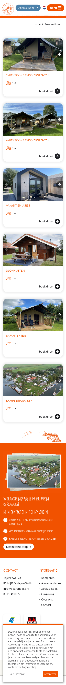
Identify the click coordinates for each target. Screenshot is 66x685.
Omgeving (47, 594)
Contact (46, 605)
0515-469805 (11, 594)
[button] (6, 54)
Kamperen (47, 578)
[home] (8, 9)
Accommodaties (51, 583)
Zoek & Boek (49, 589)
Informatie (48, 571)
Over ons (47, 599)
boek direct (46, 91)
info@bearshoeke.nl (16, 589)
